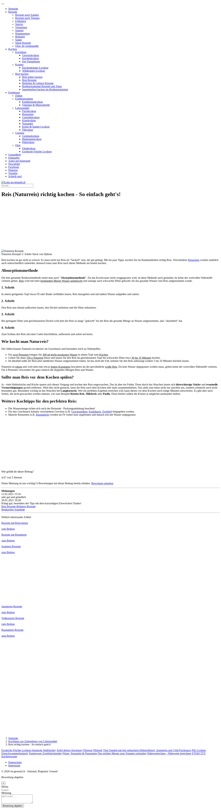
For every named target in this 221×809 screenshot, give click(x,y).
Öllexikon (27, 129)
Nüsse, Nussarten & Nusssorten (80, 753)
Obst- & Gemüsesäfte (27, 45)
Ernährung (14, 92)
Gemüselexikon (30, 136)
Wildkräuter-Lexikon (33, 70)
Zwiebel (106, 411)
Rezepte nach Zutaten (27, 14)
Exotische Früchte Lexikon (37, 151)
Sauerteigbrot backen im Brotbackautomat (45, 89)
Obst (17, 145)
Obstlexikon (28, 148)
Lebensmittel (22, 108)
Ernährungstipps (24, 98)
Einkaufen (14, 157)
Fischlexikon (29, 111)
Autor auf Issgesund (19, 160)
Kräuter (19, 64)
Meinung (6, 792)
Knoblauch (95, 411)
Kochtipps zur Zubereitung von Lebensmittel (32, 741)
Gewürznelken (79, 411)
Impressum (14, 765)
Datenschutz (15, 762)
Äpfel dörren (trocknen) (69, 750)
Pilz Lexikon (199, 750)
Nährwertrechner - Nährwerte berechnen (169, 753)
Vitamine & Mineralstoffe (36, 104)
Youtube (12, 173)
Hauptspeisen (22, 33)
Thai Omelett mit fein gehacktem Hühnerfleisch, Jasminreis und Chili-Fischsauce (147, 750)
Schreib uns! (15, 176)
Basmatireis (42, 414)
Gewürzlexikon (30, 55)
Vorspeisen (21, 27)
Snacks (19, 24)
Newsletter (14, 163)
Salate (18, 39)
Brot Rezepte (29, 80)
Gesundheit (14, 154)
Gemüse (19, 132)
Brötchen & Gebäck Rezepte (38, 83)
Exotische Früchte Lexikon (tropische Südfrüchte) (28, 750)
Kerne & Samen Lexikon (36, 126)
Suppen (19, 30)
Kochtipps (20, 52)
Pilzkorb (97, 750)
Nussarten (27, 123)
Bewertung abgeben (102, 483)
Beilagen (20, 36)
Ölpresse (88, 750)
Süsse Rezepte (23, 42)
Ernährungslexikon (32, 101)
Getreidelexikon (31, 117)
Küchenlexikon (30, 58)
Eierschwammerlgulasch (14, 753)
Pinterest (13, 170)
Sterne (4, 786)
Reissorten (27, 114)
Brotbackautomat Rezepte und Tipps (42, 86)
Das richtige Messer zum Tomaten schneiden (122, 753)
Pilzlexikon (28, 142)
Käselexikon (29, 120)
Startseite (13, 8)
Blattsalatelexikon (31, 139)
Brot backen (21, 73)
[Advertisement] (105, 225)
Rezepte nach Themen (27, 18)
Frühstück (20, 21)
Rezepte (12, 11)
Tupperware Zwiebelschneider (45, 753)
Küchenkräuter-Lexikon (35, 67)
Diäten (18, 95)
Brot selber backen (32, 77)
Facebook (13, 167)
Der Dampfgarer (31, 61)
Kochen (12, 49)
